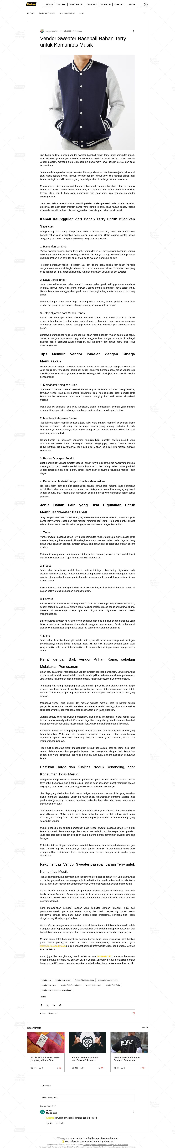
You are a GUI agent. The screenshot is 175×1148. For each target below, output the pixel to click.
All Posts (30, 13)
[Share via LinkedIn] (54, 1005)
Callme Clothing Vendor (84, 980)
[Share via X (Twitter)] (47, 1005)
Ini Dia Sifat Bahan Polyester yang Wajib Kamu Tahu (45, 1058)
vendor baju (46, 980)
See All (145, 1028)
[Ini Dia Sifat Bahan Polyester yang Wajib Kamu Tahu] (45, 1042)
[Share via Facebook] (41, 1005)
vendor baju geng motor (108, 980)
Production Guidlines (47, 13)
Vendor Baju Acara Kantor (71, 985)
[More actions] (133, 30)
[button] (61, 4)
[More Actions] (133, 1111)
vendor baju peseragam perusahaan (56, 990)
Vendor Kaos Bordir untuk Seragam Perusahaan (127, 1058)
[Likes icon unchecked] (48, 1123)
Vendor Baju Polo (113, 985)
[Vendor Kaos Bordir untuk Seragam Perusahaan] (129, 1042)
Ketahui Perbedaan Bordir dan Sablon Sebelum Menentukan (85, 1059)
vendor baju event (49, 985)
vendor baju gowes (93, 985)
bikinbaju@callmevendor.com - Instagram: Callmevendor (106, 1145)
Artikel (81, 13)
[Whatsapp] (145, 4)
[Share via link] (60, 1005)
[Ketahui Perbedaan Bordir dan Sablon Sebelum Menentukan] (87, 1042)
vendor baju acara (63, 980)
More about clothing (67, 13)
